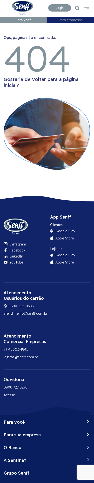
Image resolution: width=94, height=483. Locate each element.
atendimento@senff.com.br (25, 313)
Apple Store (64, 238)
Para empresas (70, 20)
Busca (77, 8)
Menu (86, 8)
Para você (23, 20)
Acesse (9, 395)
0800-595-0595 (20, 306)
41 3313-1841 (17, 349)
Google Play (65, 231)
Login (60, 8)
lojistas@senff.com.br (21, 357)
